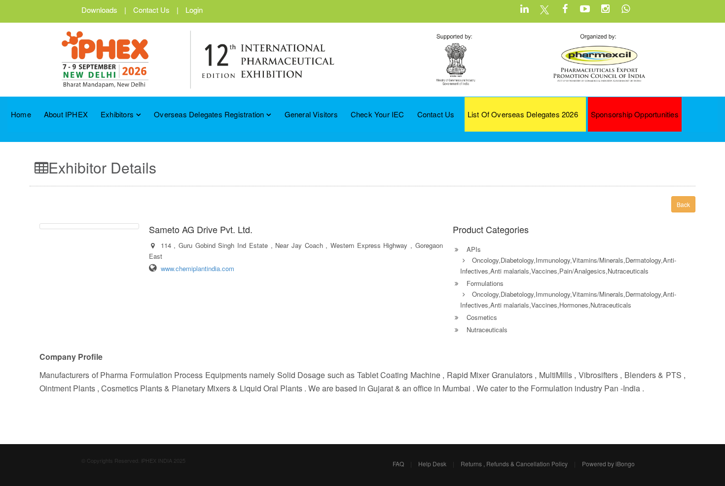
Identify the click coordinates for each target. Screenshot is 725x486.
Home (21, 114)
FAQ (398, 463)
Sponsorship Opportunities (635, 114)
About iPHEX (66, 114)
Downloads (99, 9)
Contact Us (151, 9)
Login (194, 9)
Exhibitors (117, 114)
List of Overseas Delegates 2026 (523, 114)
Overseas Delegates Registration (209, 114)
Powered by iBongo (608, 463)
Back (683, 204)
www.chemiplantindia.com (197, 268)
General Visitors (311, 114)
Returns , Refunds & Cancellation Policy (514, 463)
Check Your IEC (377, 114)
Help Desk (432, 463)
